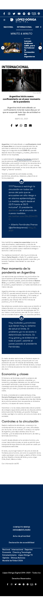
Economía (6, 552)
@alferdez (14, 210)
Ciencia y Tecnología (21, 552)
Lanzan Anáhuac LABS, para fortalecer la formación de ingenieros (29, 49)
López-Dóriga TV (25, 555)
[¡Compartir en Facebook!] (11, 125)
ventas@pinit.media (21, 530)
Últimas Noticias (18, 558)
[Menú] (4, 20)
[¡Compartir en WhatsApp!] (21, 125)
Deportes (29, 550)
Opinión (5, 558)
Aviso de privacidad (21, 536)
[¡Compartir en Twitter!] (16, 125)
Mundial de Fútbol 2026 (12, 561)
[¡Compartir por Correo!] (30, 125)
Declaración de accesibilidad (21, 543)
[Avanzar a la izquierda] (3, 48)
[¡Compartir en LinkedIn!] (25, 125)
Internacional (24, 27)
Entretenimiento (9, 555)
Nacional (8, 27)
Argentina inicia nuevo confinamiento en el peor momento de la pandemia (21, 99)
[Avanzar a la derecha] (41, 27)
